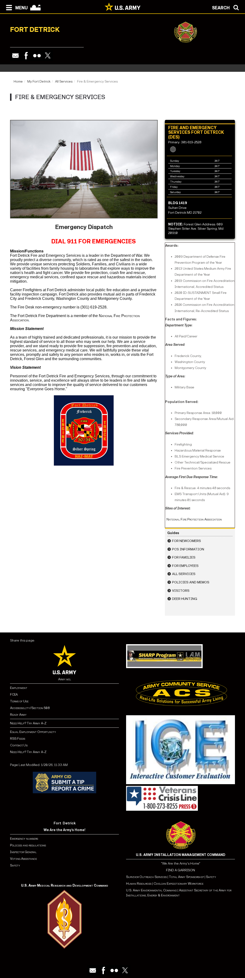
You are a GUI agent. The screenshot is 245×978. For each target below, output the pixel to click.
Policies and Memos (190, 582)
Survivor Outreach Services (146, 877)
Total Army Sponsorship (186, 877)
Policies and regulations (28, 845)
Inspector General (23, 852)
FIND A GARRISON (180, 870)
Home (18, 81)
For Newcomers (186, 541)
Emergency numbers (24, 839)
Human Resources (138, 884)
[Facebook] (26, 55)
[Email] (15, 55)
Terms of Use (19, 701)
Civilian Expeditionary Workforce (178, 884)
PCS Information (188, 549)
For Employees (185, 566)
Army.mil (64, 679)
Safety (15, 865)
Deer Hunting (184, 599)
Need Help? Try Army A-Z (28, 723)
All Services (63, 81)
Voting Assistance (23, 859)
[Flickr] (37, 55)
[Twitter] (47, 55)
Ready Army (18, 715)
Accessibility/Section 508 (30, 708)
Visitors (180, 591)
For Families (183, 557)
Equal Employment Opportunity (33, 732)
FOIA (14, 695)
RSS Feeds (17, 739)
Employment (18, 688)
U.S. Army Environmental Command (151, 890)
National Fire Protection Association (193, 519)
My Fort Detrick (38, 81)
